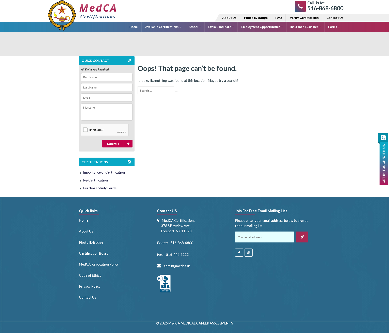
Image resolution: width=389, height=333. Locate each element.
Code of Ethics (90, 275)
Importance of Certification (104, 172)
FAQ (278, 17)
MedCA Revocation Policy (99, 264)
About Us (229, 17)
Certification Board (94, 253)
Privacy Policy (89, 286)
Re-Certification (95, 180)
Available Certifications (162, 27)
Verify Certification (304, 17)
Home (133, 27)
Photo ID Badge (256, 17)
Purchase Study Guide (99, 188)
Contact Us (334, 17)
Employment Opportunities (261, 27)
